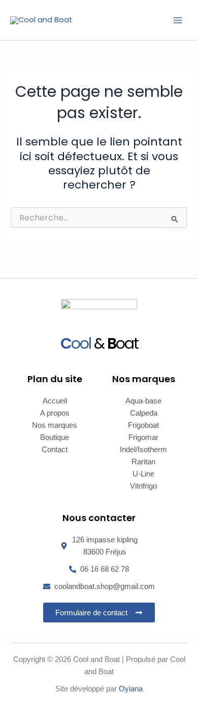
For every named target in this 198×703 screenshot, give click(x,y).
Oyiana (131, 689)
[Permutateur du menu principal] (178, 20)
